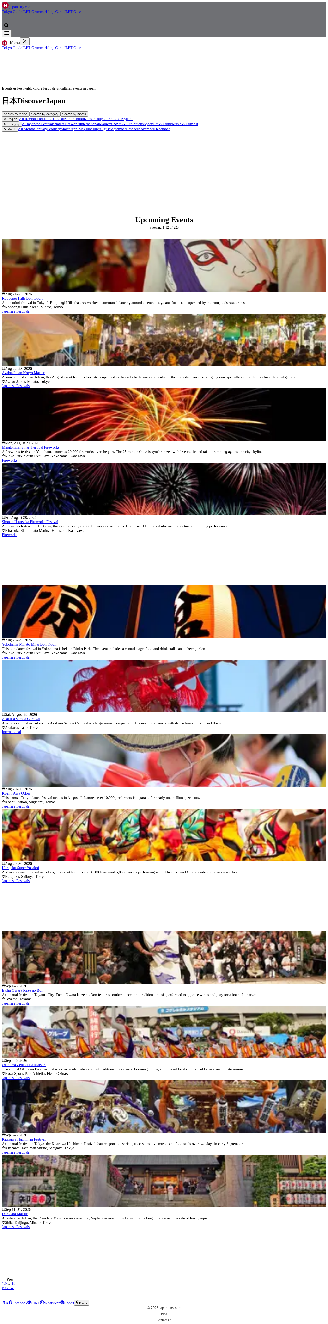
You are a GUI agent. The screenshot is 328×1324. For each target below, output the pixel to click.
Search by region (15, 114)
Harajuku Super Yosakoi (20, 868)
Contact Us (164, 1320)
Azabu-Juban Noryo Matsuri (23, 373)
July (95, 129)
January (41, 129)
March (66, 129)
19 (13, 1283)
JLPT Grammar (34, 12)
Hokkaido (44, 119)
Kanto (68, 119)
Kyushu (127, 119)
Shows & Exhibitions (127, 124)
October (132, 129)
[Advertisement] (164, 167)
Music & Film (182, 124)
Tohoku (58, 119)
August (104, 129)
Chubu (78, 119)
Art (195, 124)
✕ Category (12, 124)
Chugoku (101, 119)
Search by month (74, 114)
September (118, 129)
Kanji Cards (55, 12)
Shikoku (115, 119)
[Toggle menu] (7, 33)
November (146, 129)
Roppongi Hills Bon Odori (22, 298)
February (54, 129)
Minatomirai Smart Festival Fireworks (30, 447)
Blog (164, 1314)
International (89, 124)
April (75, 129)
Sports (148, 124)
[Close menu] (25, 41)
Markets (105, 124)
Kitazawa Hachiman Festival (24, 1139)
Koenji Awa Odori (16, 793)
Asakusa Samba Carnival (21, 719)
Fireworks (72, 124)
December (162, 129)
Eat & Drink (162, 124)
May (82, 129)
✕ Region (10, 119)
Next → (8, 1288)
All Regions (28, 119)
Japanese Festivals (40, 124)
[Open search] (6, 25)
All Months (26, 129)
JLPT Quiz (72, 12)
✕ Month (10, 129)
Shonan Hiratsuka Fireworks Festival (30, 522)
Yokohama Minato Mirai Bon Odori (29, 644)
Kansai (89, 119)
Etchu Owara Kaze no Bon (22, 990)
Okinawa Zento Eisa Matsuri (24, 1065)
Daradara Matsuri (15, 1214)
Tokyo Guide (12, 12)
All (24, 124)
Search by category (44, 114)
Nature (59, 124)
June (88, 129)
